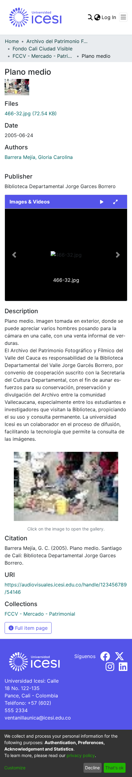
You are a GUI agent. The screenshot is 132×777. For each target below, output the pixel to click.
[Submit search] (89, 17)
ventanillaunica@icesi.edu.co (38, 718)
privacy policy (81, 755)
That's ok (114, 767)
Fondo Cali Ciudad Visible (42, 48)
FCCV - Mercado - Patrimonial (43, 56)
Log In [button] (109, 17)
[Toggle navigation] (123, 17)
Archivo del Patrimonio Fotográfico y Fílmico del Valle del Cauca (57, 41)
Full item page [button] (31, 628)
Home (12, 41)
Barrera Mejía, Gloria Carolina (39, 157)
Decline (92, 767)
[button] (14, 255)
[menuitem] (97, 17)
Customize (14, 767)
